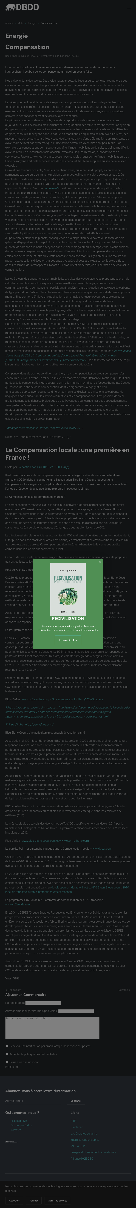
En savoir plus (68, 640)
